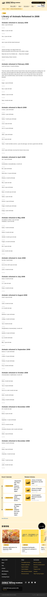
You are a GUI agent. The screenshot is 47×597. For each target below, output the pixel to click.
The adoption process (25, 562)
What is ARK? (13, 6)
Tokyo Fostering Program (39, 573)
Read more (5, 589)
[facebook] (26, 582)
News (33, 6)
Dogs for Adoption (25, 566)
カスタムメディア (42, 594)
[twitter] (29, 582)
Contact (3, 568)
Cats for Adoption (24, 569)
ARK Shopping (5, 571)
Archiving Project (5, 576)
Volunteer (35, 571)
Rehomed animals (25, 573)
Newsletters (4, 574)
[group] (11, 541)
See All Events (5, 518)
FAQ (3, 565)
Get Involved (26, 6)
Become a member (37, 562)
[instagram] (32, 582)
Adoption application (25, 564)
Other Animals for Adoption (26, 571)
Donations (36, 566)
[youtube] (35, 582)
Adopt (20, 6)
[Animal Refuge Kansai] (11, 2)
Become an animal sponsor (39, 564)
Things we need (37, 569)
